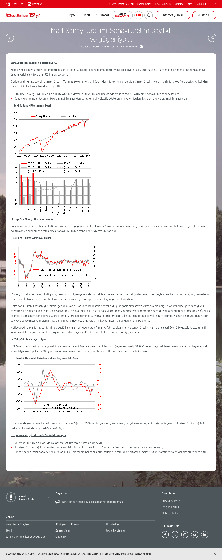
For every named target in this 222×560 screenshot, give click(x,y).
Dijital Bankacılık (162, 4)
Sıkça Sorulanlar (115, 530)
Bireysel (71, 15)
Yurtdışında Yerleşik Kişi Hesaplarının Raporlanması (92, 502)
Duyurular (62, 493)
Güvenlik (61, 536)
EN (214, 4)
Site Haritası (112, 524)
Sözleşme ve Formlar (68, 524)
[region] (105, 504)
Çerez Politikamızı (123, 554)
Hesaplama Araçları (17, 524)
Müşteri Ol (206, 16)
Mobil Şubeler (170, 513)
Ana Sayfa (85, 47)
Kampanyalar (144, 4)
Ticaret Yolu (35, 5)
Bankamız (201, 4)
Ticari (86, 15)
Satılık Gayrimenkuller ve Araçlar (25, 536)
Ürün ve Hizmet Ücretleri (121, 4)
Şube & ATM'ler (171, 501)
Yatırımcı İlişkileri (183, 4)
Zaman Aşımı (63, 530)
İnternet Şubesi (172, 15)
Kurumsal (102, 15)
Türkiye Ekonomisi (129, 47)
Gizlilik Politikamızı (101, 554)
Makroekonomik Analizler (105, 47)
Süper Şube (17, 4)
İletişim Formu (170, 507)
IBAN (9, 530)
